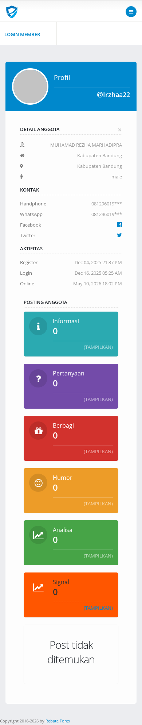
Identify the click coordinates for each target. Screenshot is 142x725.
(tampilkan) (98, 347)
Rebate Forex (58, 721)
